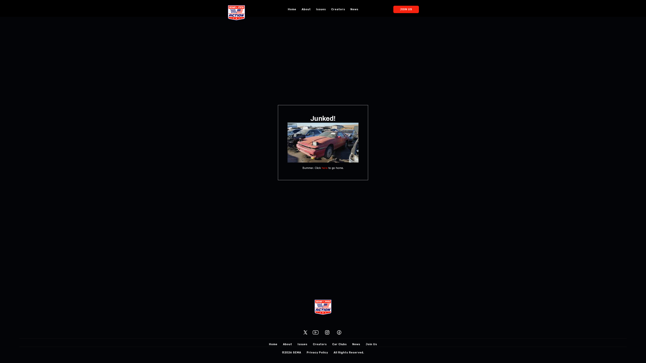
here (325, 168)
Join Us (406, 9)
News (354, 9)
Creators (338, 9)
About (306, 9)
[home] (236, 12)
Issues (321, 9)
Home (292, 9)
